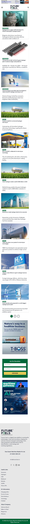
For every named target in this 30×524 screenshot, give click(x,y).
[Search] (28, 7)
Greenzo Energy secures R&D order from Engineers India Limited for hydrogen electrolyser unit (14, 91)
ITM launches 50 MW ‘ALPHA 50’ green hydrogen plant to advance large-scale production (14, 61)
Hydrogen (5, 28)
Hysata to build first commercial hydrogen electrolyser (12, 121)
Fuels (4, 119)
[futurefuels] (15, 7)
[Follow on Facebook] (11, 465)
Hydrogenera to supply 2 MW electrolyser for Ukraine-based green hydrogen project (13, 30)
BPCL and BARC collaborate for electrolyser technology (12, 152)
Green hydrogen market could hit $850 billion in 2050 (14, 181)
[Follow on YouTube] (19, 465)
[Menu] (2, 7)
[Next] (18, 316)
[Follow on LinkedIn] (16, 465)
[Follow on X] (14, 465)
